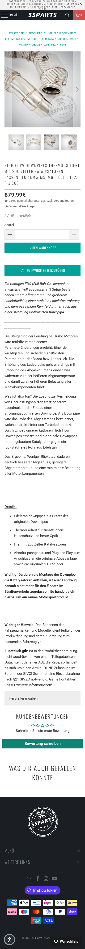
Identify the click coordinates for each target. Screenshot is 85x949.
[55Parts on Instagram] (46, 879)
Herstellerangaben (23, 698)
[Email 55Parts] (30, 879)
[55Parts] (42, 15)
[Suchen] (67, 15)
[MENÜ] (2, 15)
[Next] (77, 89)
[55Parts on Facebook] (38, 879)
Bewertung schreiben (43, 743)
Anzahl (9, 225)
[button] (9, 939)
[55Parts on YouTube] (54, 879)
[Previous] (8, 89)
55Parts (37, 938)
